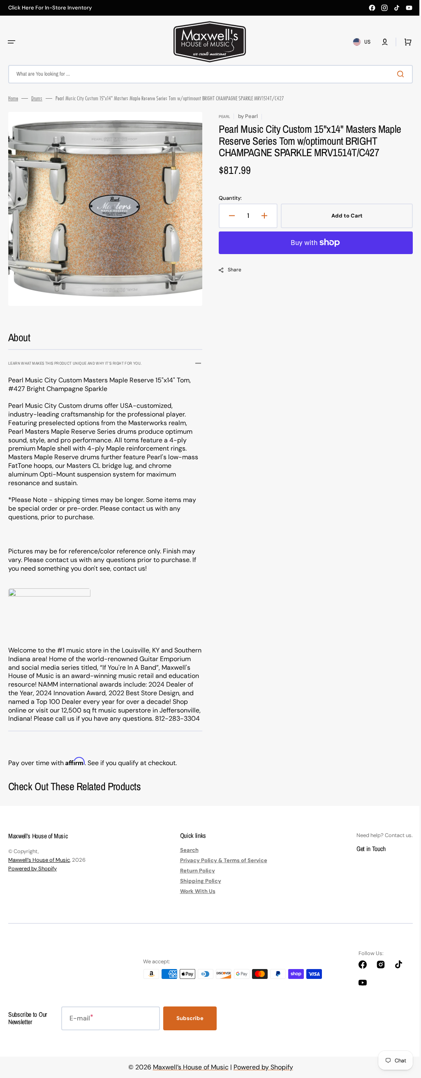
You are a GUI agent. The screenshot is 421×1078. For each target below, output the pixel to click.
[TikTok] (396, 8)
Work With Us (194, 899)
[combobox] (207, 74)
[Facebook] (372, 8)
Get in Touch (364, 857)
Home (13, 98)
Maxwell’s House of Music (39, 868)
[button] (11, 42)
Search (186, 859)
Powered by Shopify (32, 877)
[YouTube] (409, 8)
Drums (36, 98)
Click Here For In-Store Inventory (50, 8)
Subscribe (190, 1026)
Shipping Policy (197, 889)
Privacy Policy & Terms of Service (220, 868)
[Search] (396, 74)
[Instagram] (384, 8)
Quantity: (227, 198)
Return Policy (194, 879)
